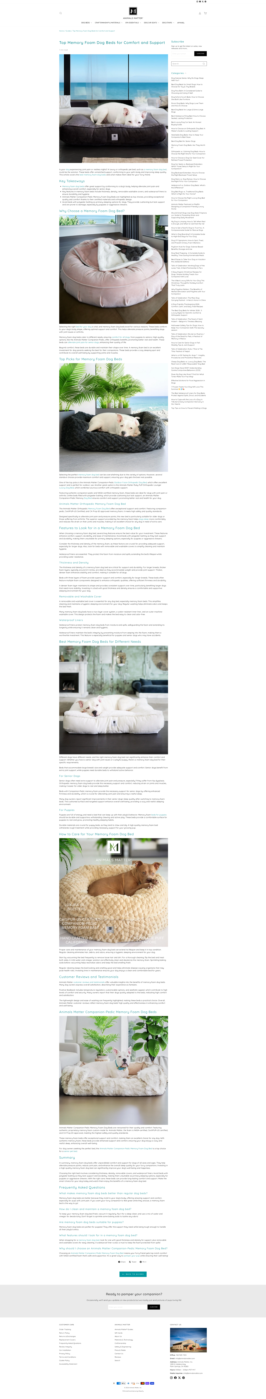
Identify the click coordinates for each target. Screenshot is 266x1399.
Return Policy (64, 1333)
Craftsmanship (120, 1343)
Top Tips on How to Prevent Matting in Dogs (189, 408)
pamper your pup (132, 1256)
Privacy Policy (64, 1354)
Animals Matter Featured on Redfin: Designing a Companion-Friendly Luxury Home (187, 206)
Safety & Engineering (123, 1347)
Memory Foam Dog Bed (99, 508)
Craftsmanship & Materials (107, 22)
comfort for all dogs (121, 337)
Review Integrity (65, 1347)
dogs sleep (144, 519)
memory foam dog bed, (89, 1240)
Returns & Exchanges (67, 1336)
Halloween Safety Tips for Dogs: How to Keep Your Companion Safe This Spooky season (187, 327)
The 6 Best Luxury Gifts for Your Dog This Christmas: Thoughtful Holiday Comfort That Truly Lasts (187, 282)
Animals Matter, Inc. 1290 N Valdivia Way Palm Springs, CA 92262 (181, 1364)
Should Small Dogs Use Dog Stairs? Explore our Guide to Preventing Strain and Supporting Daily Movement (189, 215)
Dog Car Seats (150, 22)
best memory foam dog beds (93, 175)
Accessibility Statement (68, 1364)
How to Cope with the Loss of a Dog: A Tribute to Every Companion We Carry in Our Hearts (187, 401)
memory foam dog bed (88, 474)
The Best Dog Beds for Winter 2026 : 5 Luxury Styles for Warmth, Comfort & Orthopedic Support (186, 312)
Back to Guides (134, 1274)
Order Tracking (65, 1329)
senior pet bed (70, 1151)
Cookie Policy (64, 1360)
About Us (118, 1336)
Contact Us (119, 1354)
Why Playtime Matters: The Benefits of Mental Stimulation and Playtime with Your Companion (188, 291)
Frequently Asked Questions (70, 1343)
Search (117, 1360)
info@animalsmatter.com (185, 1358)
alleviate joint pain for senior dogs (83, 342)
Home (61, 31)
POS (124, 1391)
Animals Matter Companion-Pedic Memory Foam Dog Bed (126, 1148)
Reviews (118, 1357)
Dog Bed (88, 498)
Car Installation (65, 1350)
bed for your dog (83, 326)
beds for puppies (158, 815)
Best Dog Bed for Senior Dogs (183, 141)
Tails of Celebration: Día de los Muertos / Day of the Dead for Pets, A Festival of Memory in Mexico (187, 336)
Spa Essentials (132, 22)
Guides (68, 31)
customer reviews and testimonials (89, 982)
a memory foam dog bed (155, 169)
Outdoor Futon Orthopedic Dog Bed (130, 482)
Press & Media (120, 1350)
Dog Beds (85, 22)
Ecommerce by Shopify (135, 1391)
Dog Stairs (167, 22)
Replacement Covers (67, 1340)
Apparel (181, 23)
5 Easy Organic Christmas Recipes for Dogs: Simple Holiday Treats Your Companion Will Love (186, 274)
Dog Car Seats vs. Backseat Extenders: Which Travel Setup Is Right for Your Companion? (187, 166)
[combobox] (189, 63)
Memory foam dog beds (73, 186)
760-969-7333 (181, 1355)
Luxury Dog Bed (66, 488)
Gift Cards (119, 1333)
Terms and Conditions (67, 1357)
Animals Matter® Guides (124, 1329)
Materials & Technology (124, 1340)
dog (68, 169)
